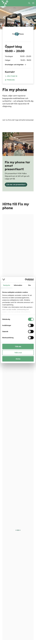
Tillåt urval (18, 352)
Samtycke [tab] (6, 285)
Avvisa (18, 359)
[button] (18, 64)
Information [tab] (18, 285)
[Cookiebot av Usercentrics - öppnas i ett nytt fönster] (25, 279)
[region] (18, 389)
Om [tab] (29, 285)
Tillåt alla (18, 346)
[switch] (31, 325)
